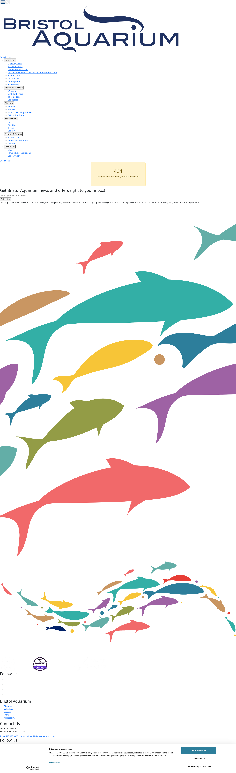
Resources (10, 146)
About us (8, 706)
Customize (197, 758)
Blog (10, 150)
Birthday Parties (15, 94)
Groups (11, 143)
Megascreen (10, 118)
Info (10, 122)
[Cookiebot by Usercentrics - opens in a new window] (32, 768)
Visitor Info (10, 60)
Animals (11, 109)
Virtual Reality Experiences (20, 112)
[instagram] (6, 679)
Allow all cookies (199, 750)
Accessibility (13, 84)
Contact (11, 130)
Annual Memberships (18, 69)
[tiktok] (6, 694)
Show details (54, 762)
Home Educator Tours (18, 140)
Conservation (14, 155)
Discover (9, 103)
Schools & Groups (13, 134)
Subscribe (5, 199)
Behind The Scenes (16, 115)
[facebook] (6, 684)
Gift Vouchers (14, 78)
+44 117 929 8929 (9, 736)
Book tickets (5, 160)
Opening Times (15, 63)
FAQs (6, 715)
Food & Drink (14, 75)
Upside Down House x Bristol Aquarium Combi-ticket (32, 72)
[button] (5, 2)
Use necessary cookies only (199, 766)
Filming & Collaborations (19, 153)
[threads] (6, 689)
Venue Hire (13, 99)
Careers (7, 712)
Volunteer (8, 709)
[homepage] (188, 29)
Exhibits (11, 106)
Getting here (14, 81)
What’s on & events (14, 87)
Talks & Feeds (14, 96)
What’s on (12, 91)
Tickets (11, 127)
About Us (12, 125)
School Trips (13, 137)
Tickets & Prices (15, 66)
